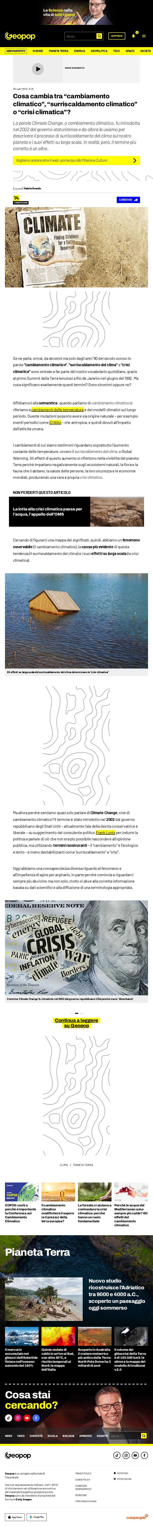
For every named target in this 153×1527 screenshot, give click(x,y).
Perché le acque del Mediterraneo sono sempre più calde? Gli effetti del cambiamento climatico (130, 1215)
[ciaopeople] (137, 1517)
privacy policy (83, 1473)
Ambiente (85, 1436)
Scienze (38, 51)
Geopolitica (99, 51)
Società (145, 51)
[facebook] (144, 1455)
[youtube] (135, 1455)
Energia (79, 51)
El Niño (55, 422)
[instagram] (126, 1455)
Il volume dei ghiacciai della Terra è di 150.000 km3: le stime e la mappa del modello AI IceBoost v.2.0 (130, 1359)
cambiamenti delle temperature (57, 409)
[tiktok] (117, 1455)
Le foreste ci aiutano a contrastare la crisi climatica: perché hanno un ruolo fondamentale (95, 1213)
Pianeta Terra (58, 51)
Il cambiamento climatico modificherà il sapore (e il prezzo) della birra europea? (57, 1213)
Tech (116, 51)
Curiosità (36, 1436)
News (8, 1436)
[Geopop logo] (20, 36)
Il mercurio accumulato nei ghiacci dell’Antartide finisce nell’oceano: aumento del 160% (21, 1357)
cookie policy (82, 1479)
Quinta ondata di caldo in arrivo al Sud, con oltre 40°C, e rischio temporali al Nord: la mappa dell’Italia (57, 1359)
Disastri (102, 1436)
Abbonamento (15, 51)
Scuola (53, 1436)
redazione (81, 1495)
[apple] (15, 1517)
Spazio (130, 51)
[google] (37, 1517)
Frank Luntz (105, 832)
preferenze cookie (86, 1501)
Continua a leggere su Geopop (76, 1023)
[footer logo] (32, 1456)
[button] (144, 36)
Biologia (68, 1436)
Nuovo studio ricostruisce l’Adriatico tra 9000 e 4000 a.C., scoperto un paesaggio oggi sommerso (117, 1294)
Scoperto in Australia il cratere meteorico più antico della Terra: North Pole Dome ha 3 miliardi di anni (94, 1357)
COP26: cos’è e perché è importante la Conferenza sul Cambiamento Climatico (20, 1213)
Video (21, 1436)
